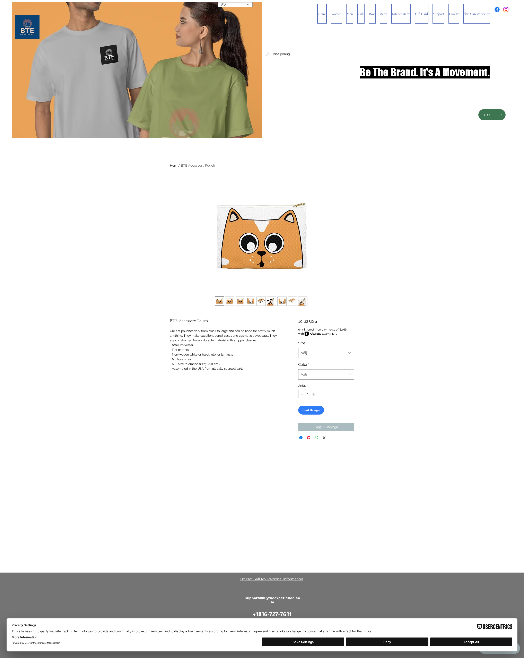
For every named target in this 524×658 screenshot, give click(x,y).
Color (303, 364)
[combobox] (326, 353)
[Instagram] (506, 9)
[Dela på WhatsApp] (316, 437)
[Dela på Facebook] (300, 437)
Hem (173, 165)
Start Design (311, 410)
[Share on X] (324, 437)
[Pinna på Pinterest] (308, 437)
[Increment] (313, 394)
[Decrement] (301, 394)
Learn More (329, 333)
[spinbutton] (307, 394)
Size (302, 343)
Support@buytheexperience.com (272, 600)
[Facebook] (497, 9)
